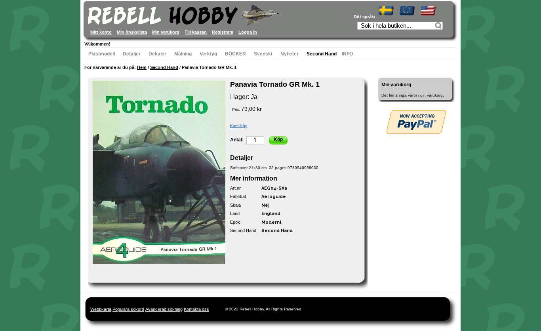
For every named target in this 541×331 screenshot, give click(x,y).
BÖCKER (235, 54)
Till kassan (196, 32)
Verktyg (208, 54)
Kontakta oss (196, 309)
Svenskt (263, 54)
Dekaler (157, 54)
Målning (183, 54)
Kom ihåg (239, 126)
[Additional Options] (416, 122)
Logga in (247, 32)
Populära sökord (128, 309)
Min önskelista (132, 32)
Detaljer (132, 54)
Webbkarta (100, 309)
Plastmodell (101, 54)
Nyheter (289, 54)
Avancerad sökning (164, 309)
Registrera (222, 32)
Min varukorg (165, 32)
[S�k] (439, 26)
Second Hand (322, 54)
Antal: (237, 140)
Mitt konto (101, 32)
